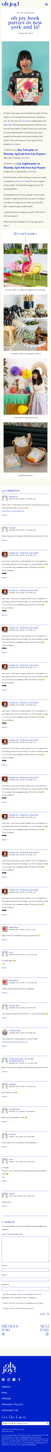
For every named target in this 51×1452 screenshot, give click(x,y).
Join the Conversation (12, 1234)
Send (42, 1314)
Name (5, 1265)
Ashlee (13, 496)
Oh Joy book (23, 121)
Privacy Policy (12, 1404)
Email (5, 1275)
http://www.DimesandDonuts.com (15, 1042)
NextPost (44, 1328)
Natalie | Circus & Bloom (23, 553)
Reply (5, 515)
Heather (14, 1005)
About (6, 1387)
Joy (11, 952)
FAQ (4, 1393)
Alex (12, 1194)
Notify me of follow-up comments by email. (24, 1303)
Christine (15, 1030)
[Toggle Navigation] (46, 4)
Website (5, 1284)
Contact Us (10, 1410)
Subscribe (47, 1423)
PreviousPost (10, 1328)
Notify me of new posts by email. (19, 1308)
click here (25, 158)
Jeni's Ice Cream (22, 181)
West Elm (8, 125)
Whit (6, 225)
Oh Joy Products (25, 13)
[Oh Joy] (10, 4)
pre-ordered (15, 144)
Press (6, 1398)
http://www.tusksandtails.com (13, 511)
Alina (12, 528)
